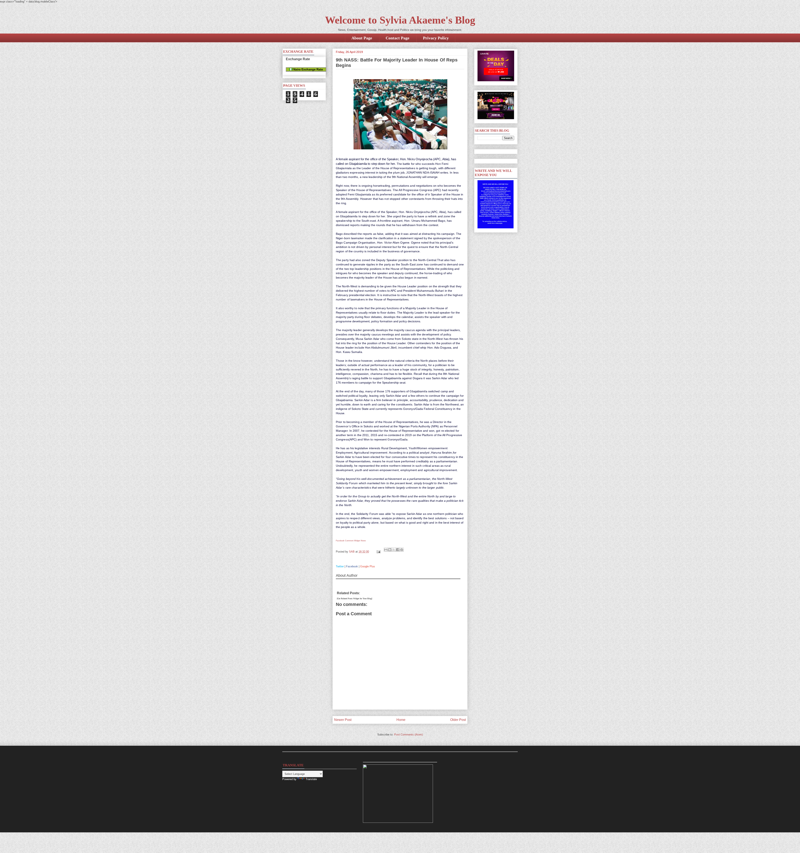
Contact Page (397, 38)
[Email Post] (378, 551)
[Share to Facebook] (398, 550)
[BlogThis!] (390, 550)
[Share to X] (394, 550)
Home (400, 720)
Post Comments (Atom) (408, 734)
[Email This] (386, 550)
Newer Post (342, 720)
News (363, 541)
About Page (361, 38)
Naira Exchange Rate (307, 69)
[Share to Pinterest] (402, 550)
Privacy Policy (436, 38)
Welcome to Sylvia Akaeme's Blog (400, 20)
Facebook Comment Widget (348, 541)
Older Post (458, 720)
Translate (311, 779)
